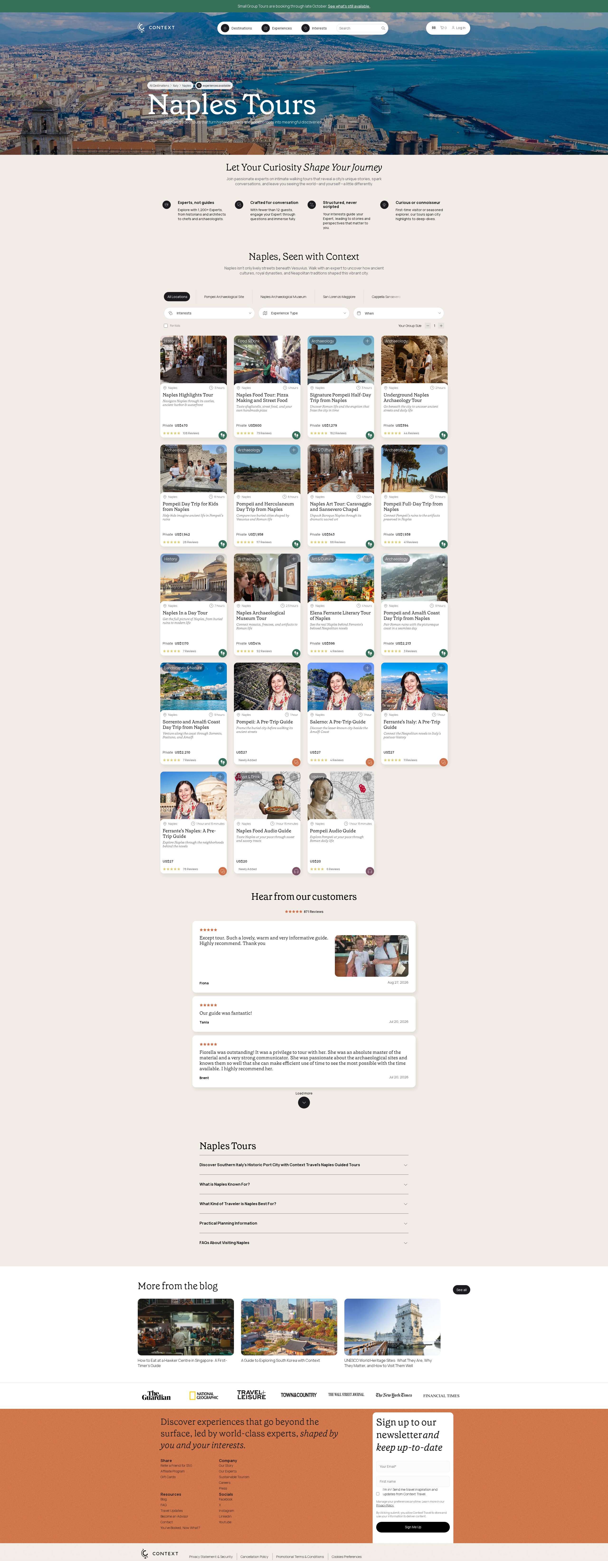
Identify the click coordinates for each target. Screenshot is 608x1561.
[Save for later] (220, 341)
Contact (167, 1522)
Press (223, 1488)
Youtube (225, 1522)
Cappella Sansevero (386, 296)
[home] (158, 32)
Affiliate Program (173, 1471)
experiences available (214, 86)
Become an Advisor (174, 1516)
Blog (164, 1499)
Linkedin (225, 1516)
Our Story (226, 1465)
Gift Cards (168, 1477)
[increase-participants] (441, 326)
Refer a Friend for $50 (176, 1465)
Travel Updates (172, 1510)
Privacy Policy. (385, 1505)
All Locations (177, 296)
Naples (186, 86)
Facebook (226, 1499)
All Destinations (159, 86)
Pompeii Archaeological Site (224, 296)
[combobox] (209, 313)
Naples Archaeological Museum (283, 296)
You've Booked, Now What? (180, 1527)
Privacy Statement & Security (211, 1556)
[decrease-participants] (428, 326)
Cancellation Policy (254, 1556)
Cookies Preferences (346, 1556)
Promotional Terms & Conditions (300, 1556)
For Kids (175, 326)
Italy (175, 86)
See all (461, 1289)
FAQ (163, 1505)
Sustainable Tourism (234, 1477)
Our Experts (228, 1471)
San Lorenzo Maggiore (339, 296)
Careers (224, 1482)
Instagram (226, 1510)
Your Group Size (410, 325)
